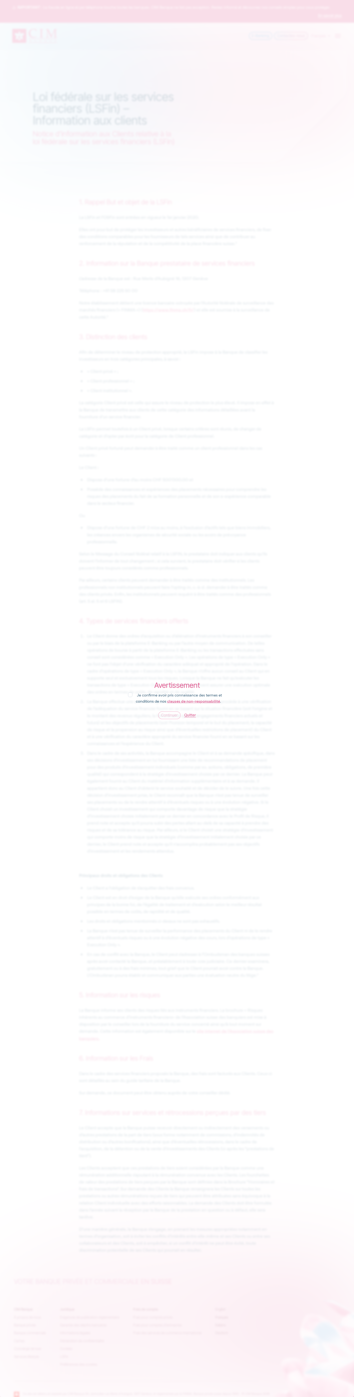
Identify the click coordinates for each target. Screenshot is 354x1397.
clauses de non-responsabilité (193, 701)
